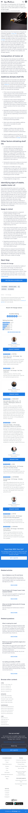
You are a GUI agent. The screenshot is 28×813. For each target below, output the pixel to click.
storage (3, 39)
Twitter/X (7, 794)
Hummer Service (5, 724)
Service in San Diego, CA (6, 684)
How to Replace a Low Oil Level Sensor (12, 575)
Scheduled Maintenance (7, 774)
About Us (7, 760)
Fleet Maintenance (7, 764)
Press (7, 762)
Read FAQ (14, 745)
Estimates (7, 772)
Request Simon (14, 394)
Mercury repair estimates (6, 702)
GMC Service (4, 722)
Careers (7, 766)
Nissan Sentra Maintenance (7, 708)
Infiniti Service (4, 721)
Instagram (7, 796)
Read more (14, 585)
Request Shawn (14, 509)
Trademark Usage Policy (21, 766)
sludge (18, 137)
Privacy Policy (21, 764)
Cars (7, 770)
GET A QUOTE (14, 558)
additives (6, 84)
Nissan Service (4, 717)
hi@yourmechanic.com (19, 742)
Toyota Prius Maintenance (7, 713)
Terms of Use (21, 768)
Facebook (7, 790)
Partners (7, 776)
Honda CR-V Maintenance (7, 711)
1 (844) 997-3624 (7, 742)
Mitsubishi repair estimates (7, 699)
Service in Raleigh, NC (6, 686)
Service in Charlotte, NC (6, 689)
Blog (7, 778)
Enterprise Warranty (21, 762)
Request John (14, 459)
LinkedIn (7, 792)
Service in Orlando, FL (6, 687)
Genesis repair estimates (6, 700)
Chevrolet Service (5, 719)
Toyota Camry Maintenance (7, 710)
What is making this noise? (9, 623)
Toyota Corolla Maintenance (7, 706)
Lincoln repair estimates (6, 697)
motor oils (13, 33)
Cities (7, 768)
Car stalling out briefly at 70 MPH (11, 661)
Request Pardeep (14, 349)
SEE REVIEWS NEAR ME (14, 332)
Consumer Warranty (21, 760)
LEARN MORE (4, 276)
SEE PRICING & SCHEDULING (14, 280)
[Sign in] (26, 2)
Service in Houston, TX (6, 691)
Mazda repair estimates (6, 695)
